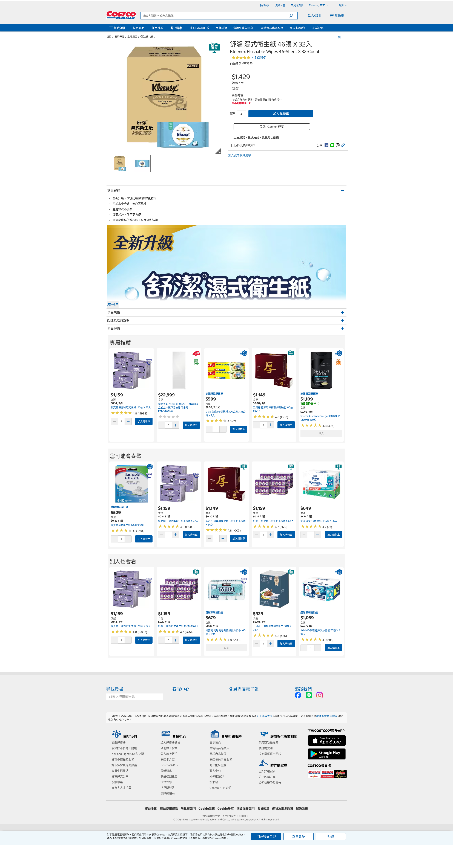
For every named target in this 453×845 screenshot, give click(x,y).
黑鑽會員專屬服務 (272, 28)
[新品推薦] (164, 28)
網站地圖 (151, 809)
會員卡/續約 (297, 28)
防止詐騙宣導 (265, 716)
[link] (326, 145)
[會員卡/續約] (305, 28)
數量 (233, 113)
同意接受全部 (266, 836)
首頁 (109, 36)
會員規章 (263, 809)
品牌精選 (221, 28)
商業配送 (318, 28)
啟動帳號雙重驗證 (326, 716)
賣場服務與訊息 (243, 28)
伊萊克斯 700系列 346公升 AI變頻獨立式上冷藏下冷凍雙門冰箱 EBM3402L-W (178, 407)
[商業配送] (324, 28)
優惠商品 (138, 28)
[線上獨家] (183, 28)
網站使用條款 (169, 809)
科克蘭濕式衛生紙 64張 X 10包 (127, 525)
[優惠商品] (145, 28)
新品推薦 (157, 28)
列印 (340, 37)
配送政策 (302, 809)
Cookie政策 (207, 809)
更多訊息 (113, 304)
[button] (293, 15)
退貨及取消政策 (282, 809)
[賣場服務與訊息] (253, 28)
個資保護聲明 (246, 809)
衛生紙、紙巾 (147, 36)
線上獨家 (176, 28)
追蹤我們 (303, 689)
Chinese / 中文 (317, 5)
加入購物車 (281, 114)
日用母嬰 (119, 36)
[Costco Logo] (121, 15)
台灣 (341, 5)
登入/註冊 (315, 15)
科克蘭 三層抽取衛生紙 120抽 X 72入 (131, 407)
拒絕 (331, 836)
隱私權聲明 (188, 809)
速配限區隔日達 (200, 28)
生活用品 (132, 36)
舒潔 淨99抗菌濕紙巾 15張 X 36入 (318, 520)
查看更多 (298, 836)
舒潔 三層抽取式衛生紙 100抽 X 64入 (273, 520)
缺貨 (321, 433)
